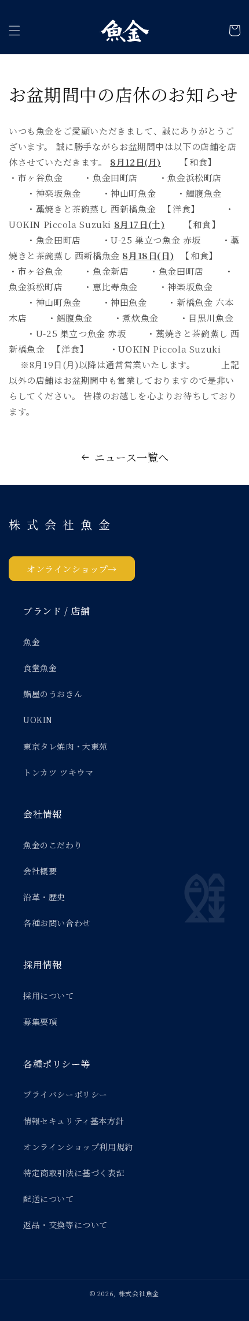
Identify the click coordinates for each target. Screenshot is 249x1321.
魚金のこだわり (52, 845)
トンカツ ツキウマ (58, 772)
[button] (14, 30)
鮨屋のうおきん (52, 693)
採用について (48, 995)
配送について (48, 1198)
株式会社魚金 (139, 1293)
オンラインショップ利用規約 (78, 1146)
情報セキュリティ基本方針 (73, 1121)
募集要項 (40, 1021)
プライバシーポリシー (65, 1094)
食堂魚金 (40, 667)
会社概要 (40, 871)
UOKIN (38, 719)
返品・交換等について (65, 1224)
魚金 (31, 642)
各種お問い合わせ (57, 923)
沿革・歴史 (44, 897)
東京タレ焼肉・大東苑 (65, 746)
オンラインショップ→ (72, 569)
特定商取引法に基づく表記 (73, 1172)
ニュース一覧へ (131, 457)
